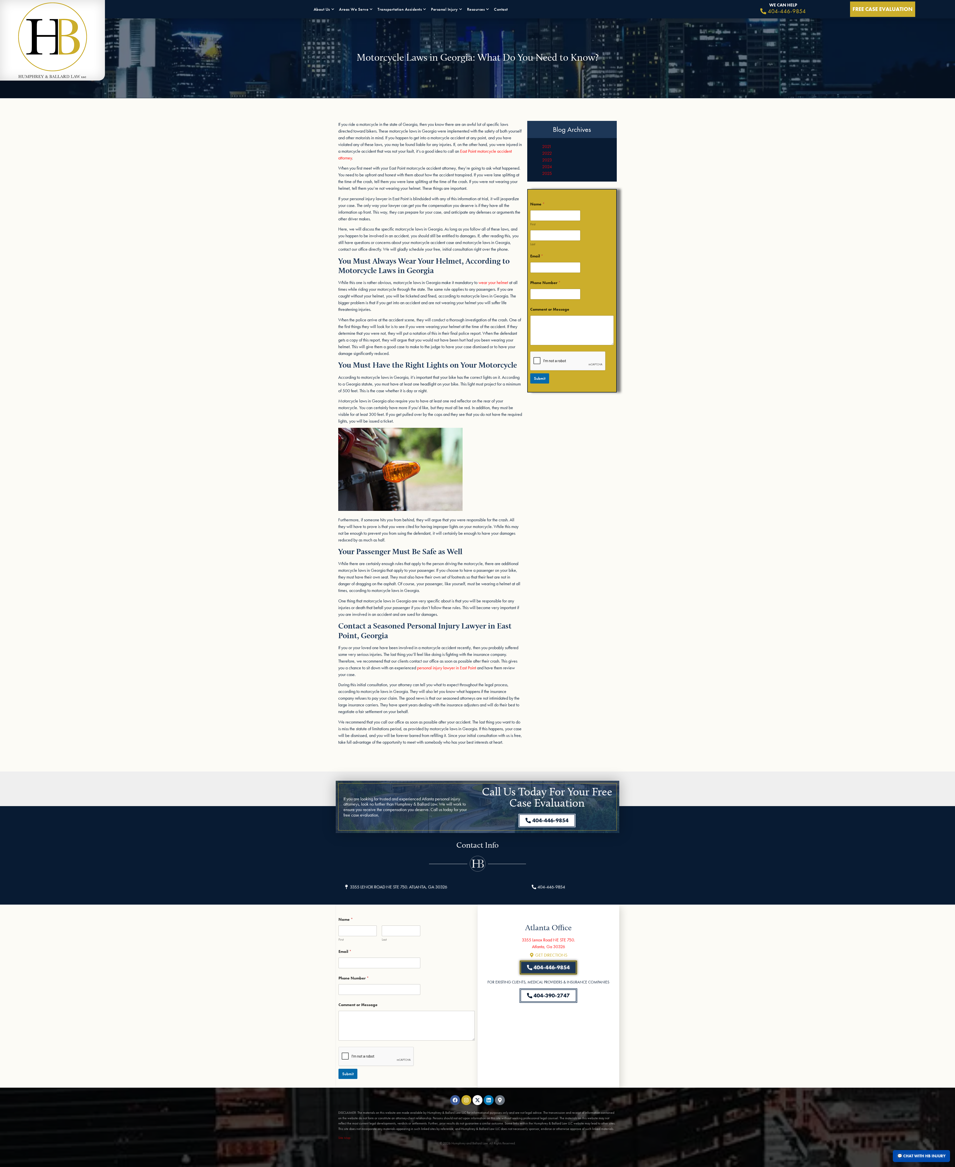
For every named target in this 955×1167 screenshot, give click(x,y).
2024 (547, 166)
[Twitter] (477, 1100)
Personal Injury (444, 9)
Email (536, 256)
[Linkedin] (489, 1100)
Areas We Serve (353, 9)
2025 (547, 173)
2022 (547, 153)
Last (532, 244)
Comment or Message (549, 309)
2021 (546, 146)
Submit (539, 378)
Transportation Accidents (400, 9)
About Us (322, 9)
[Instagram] (466, 1100)
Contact (501, 9)
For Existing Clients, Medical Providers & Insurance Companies (548, 982)
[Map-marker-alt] (500, 1100)
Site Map (344, 1137)
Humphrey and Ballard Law (469, 1143)
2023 (547, 160)
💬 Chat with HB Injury (921, 1156)
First (532, 224)
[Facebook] (455, 1100)
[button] (395, 887)
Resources (476, 9)
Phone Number (545, 282)
